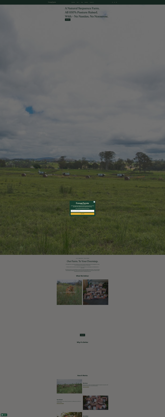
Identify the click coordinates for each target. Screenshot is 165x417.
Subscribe (82, 213)
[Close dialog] (94, 202)
